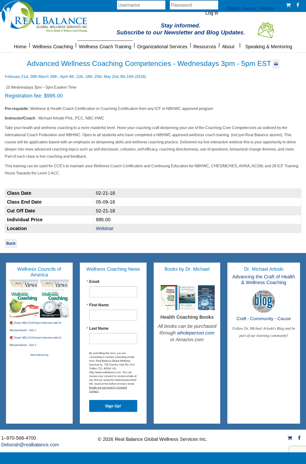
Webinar (105, 228)
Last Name (99, 328)
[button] (29, 44)
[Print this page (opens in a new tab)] (276, 64)
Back (11, 243)
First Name (99, 305)
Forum (267, 8)
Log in (211, 13)
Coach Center (241, 8)
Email (94, 281)
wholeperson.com (195, 332)
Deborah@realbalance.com (30, 444)
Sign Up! (113, 406)
